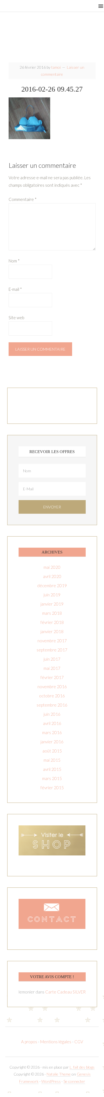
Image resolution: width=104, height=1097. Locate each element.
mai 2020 (52, 567)
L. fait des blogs (82, 1067)
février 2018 (52, 622)
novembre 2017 (52, 640)
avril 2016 (52, 723)
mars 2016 (52, 732)
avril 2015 (52, 769)
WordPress (51, 1081)
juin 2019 (52, 594)
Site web (16, 317)
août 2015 (52, 750)
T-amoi (52, 39)
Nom (14, 260)
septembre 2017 (52, 649)
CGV (78, 1041)
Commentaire (23, 199)
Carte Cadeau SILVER (65, 991)
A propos (29, 1041)
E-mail (15, 289)
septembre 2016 (52, 704)
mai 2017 (52, 668)
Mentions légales (55, 1041)
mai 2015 (52, 760)
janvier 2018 (52, 631)
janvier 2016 (52, 741)
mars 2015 (52, 778)
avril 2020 (52, 576)
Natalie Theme (59, 1074)
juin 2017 (52, 658)
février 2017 (52, 677)
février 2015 (52, 787)
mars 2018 (52, 613)
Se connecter (74, 1081)
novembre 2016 (52, 686)
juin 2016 (52, 714)
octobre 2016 (52, 695)
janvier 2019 (52, 603)
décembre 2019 (52, 585)
